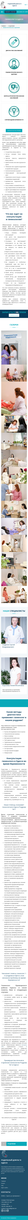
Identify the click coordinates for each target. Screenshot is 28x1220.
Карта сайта (4, 1187)
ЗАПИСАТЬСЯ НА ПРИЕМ (14, 130)
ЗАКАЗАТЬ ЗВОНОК (10, 12)
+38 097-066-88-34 (6, 1206)
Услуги (3, 1183)
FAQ (2, 1185)
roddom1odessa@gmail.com (8, 1208)
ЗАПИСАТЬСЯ (14, 315)
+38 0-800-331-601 (21, 11)
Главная (3, 1181)
